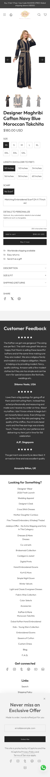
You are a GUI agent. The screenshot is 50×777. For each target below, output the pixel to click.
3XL (15, 152)
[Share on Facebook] (5, 299)
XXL (6, 152)
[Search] (39, 14)
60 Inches (37, 176)
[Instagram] (14, 669)
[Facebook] (7, 669)
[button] (8, 60)
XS (6, 145)
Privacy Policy (28, 751)
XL (37, 145)
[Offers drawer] (11, 14)
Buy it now (25, 242)
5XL (24, 152)
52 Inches (23, 168)
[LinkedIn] (42, 669)
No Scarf (8, 191)
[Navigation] (4, 14)
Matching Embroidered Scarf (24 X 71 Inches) (25, 201)
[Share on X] (12, 299)
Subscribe (25, 739)
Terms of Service (22, 755)
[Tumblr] (21, 669)
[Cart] (45, 14)
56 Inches (9, 176)
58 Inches (23, 176)
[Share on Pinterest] (19, 299)
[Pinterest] (28, 669)
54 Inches (37, 168)
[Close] (44, 698)
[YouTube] (35, 669)
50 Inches (9, 168)
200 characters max (39, 229)
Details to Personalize (16, 211)
